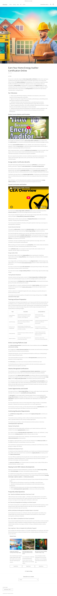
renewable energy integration (39, 170)
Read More (16, 566)
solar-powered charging (26, 262)
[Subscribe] (37, 579)
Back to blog (29, 571)
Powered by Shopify (10, 593)
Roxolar (6, 593)
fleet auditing (20, 146)
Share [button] (10, 76)
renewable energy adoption (25, 236)
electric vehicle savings (27, 286)
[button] (51, 4)
